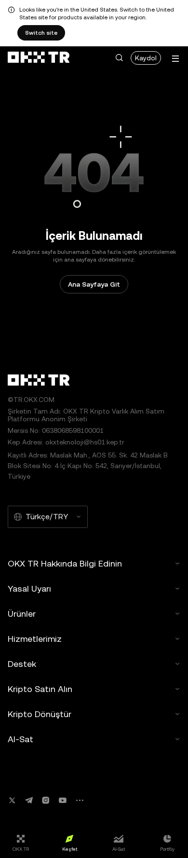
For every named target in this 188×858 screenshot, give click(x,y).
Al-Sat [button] (20, 739)
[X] (12, 800)
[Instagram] (45, 800)
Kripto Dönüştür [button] (39, 714)
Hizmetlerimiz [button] (35, 639)
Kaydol (146, 58)
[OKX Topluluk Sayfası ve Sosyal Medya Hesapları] (79, 800)
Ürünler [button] (22, 614)
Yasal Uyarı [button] (29, 588)
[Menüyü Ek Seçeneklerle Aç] (175, 58)
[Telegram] (29, 800)
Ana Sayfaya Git (94, 284)
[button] (119, 58)
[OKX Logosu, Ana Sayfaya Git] (38, 58)
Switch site (41, 32)
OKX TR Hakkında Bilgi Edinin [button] (65, 563)
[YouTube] (62, 800)
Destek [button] (22, 664)
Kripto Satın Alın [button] (40, 689)
